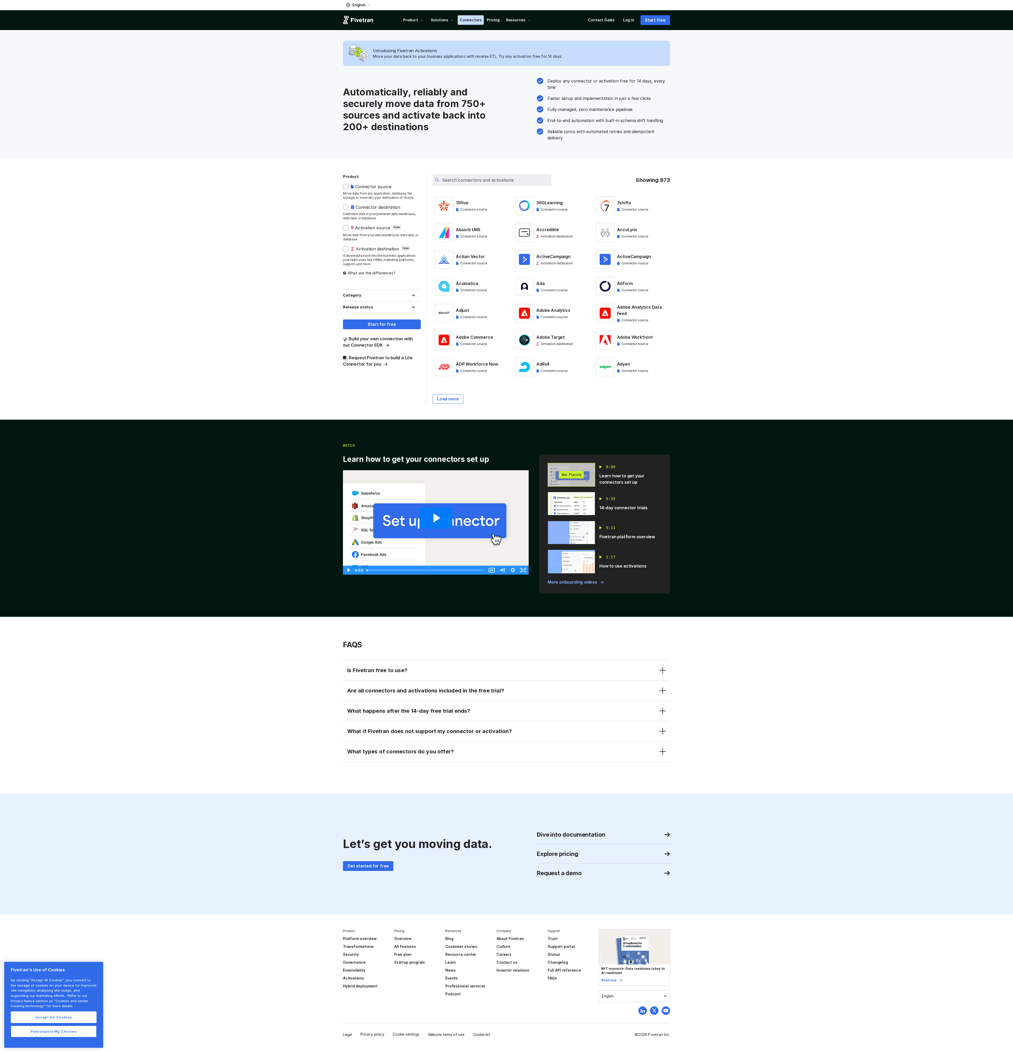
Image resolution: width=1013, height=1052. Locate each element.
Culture (503, 946)
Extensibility (354, 970)
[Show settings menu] (513, 570)
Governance (354, 962)
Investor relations (512, 970)
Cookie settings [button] (406, 1034)
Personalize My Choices (54, 1031)
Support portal (561, 946)
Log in (628, 20)
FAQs (552, 978)
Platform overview (360, 938)
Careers (504, 954)
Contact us (506, 962)
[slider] (425, 570)
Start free (655, 20)
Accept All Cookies (53, 1017)
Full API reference (564, 970)
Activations (353, 978)
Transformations (358, 946)
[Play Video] (348, 570)
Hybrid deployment (360, 986)
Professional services (465, 986)
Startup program (409, 962)
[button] (358, 5)
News (450, 970)
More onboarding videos (572, 582)
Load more (448, 398)
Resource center (460, 954)
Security (351, 954)
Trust (552, 938)
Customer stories (461, 946)
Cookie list (481, 1034)
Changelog (558, 962)
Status (554, 954)
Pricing (493, 20)
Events (451, 978)
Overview (402, 938)
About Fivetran (510, 938)
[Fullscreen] (523, 570)
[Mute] (502, 570)
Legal (347, 1034)
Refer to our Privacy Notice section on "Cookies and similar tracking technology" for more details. (49, 1000)
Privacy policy (372, 1034)
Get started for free (368, 866)
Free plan (402, 954)
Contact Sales (601, 20)
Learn (450, 962)
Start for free (382, 324)
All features (405, 946)
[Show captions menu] (491, 570)
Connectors (471, 20)
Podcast (453, 994)
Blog (449, 938)
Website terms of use (446, 1034)
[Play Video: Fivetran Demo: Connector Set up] (435, 518)
